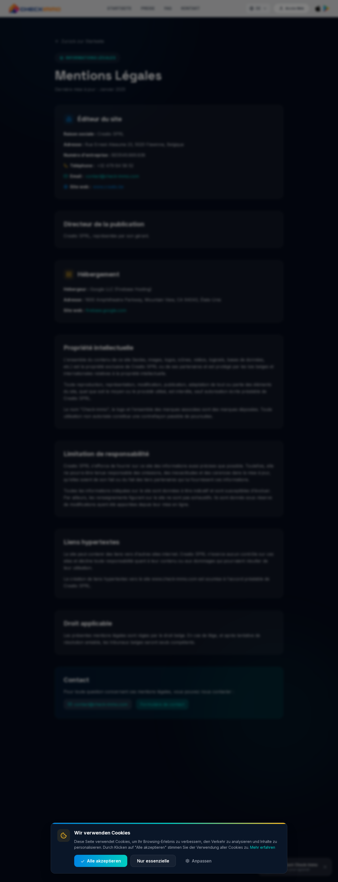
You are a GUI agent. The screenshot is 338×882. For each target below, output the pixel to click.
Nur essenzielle (153, 861)
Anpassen (202, 861)
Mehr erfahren (262, 847)
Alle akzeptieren (104, 861)
